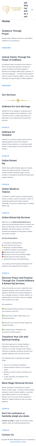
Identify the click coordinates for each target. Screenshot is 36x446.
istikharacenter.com (26, 9)
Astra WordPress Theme (18, 442)
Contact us (5, 127)
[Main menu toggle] (32, 10)
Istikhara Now (6, 47)
